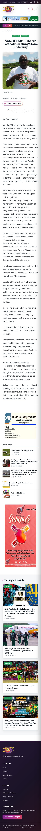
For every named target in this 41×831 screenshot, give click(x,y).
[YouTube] (37, 2)
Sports (5, 771)
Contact (5, 800)
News (4, 768)
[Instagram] (34, 2)
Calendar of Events (9, 793)
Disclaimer (25, 825)
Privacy (32, 825)
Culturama (6, 789)
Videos (5, 779)
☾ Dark (25, 2)
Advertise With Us (28, 828)
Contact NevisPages (12, 817)
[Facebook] (31, 2)
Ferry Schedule (8, 796)
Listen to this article (12, 104)
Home (4, 31)
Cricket (11, 31)
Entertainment (7, 775)
